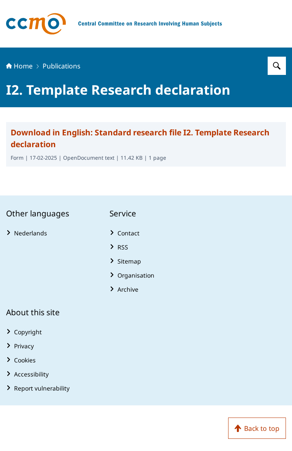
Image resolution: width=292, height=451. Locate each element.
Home (23, 65)
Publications (61, 65)
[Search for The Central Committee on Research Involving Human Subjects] (277, 66)
